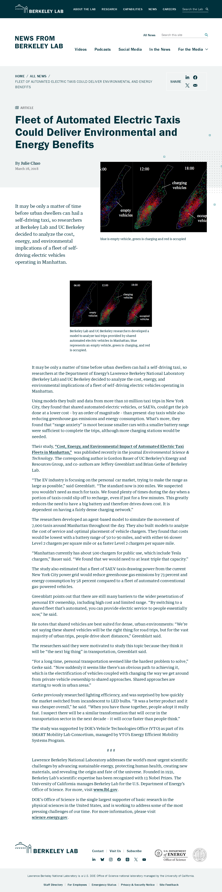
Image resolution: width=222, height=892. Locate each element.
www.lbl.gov (105, 789)
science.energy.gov (49, 817)
